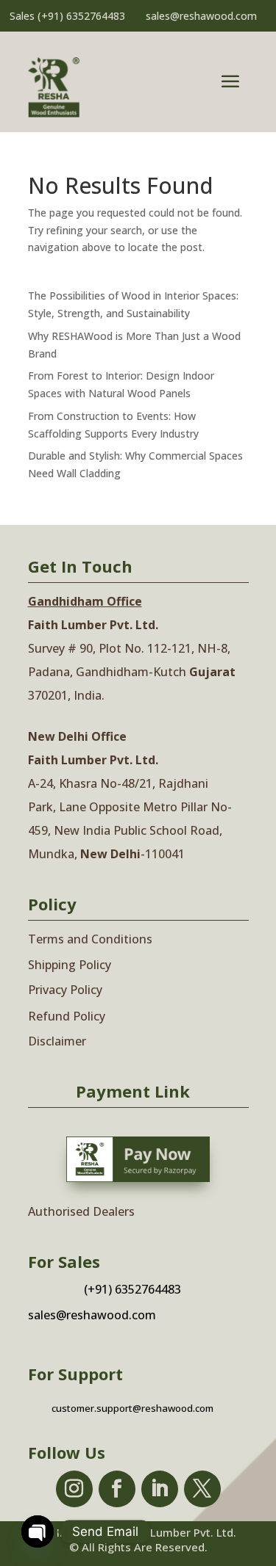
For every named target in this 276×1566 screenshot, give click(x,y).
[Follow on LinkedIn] (159, 1489)
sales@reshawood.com (201, 16)
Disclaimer (57, 1041)
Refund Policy (66, 1016)
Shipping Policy (69, 965)
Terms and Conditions (90, 939)
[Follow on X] (202, 1489)
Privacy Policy (65, 990)
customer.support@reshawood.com (132, 1408)
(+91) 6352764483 (81, 16)
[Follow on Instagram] (74, 1489)
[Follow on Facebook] (117, 1489)
